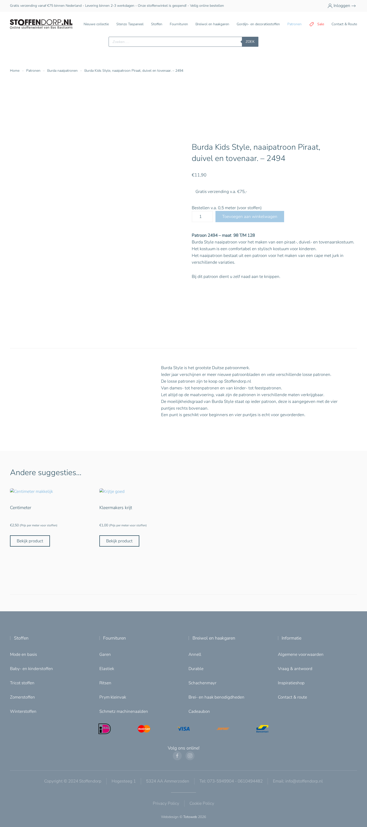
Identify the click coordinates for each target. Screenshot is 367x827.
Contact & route (292, 697)
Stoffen (21, 638)
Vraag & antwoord (295, 669)
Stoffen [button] (156, 24)
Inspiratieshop (291, 683)
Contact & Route (344, 24)
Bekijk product (30, 541)
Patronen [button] (294, 24)
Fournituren (114, 638)
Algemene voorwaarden (301, 654)
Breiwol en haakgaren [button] (212, 24)
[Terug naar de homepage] (41, 24)
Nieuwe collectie (96, 24)
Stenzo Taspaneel (130, 24)
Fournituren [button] (179, 24)
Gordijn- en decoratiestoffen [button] (258, 24)
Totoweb (190, 817)
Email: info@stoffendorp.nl (298, 781)
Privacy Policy (166, 803)
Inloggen (342, 5)
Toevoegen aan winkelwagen (249, 216)
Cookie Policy (201, 803)
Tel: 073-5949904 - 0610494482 (231, 781)
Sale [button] (320, 24)
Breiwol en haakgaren (213, 638)
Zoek (250, 41)
